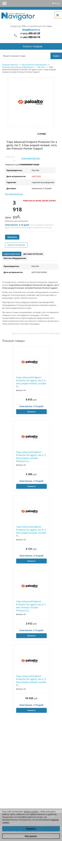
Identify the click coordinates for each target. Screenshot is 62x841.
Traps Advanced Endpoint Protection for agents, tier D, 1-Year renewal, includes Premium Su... (31, 606)
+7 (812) (30, 33)
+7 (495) (30, 37)
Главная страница (10, 64)
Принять (31, 829)
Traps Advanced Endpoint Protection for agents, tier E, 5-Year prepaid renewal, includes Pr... (31, 382)
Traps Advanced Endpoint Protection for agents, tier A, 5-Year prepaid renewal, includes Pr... (31, 680)
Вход (57, 3)
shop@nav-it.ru (31, 29)
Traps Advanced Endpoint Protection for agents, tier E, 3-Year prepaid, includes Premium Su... (31, 456)
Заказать (12, 237)
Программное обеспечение (34, 64)
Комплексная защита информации (17, 67)
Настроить (31, 836)
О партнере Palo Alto (30, 158)
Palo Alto (41, 67)
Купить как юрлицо (16, 245)
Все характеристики (14, 194)
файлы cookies (31, 811)
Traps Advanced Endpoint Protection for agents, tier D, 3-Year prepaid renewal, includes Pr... (31, 531)
